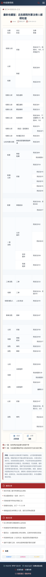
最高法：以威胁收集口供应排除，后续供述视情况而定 (22, 533)
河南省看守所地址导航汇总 (13, 501)
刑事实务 (13, 9)
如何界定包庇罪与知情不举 (19, 445)
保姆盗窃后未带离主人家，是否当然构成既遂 (19, 510)
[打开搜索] (38, 2)
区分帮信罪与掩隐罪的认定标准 (15, 523)
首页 (6, 9)
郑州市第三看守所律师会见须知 (15, 491)
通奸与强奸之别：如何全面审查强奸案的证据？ (20, 543)
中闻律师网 (8, 3)
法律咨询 (22, 557)
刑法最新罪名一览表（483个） (15, 496)
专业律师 (36, 557)
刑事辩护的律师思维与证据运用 (15, 528)
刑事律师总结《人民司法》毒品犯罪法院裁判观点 (21, 538)
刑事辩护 (9, 557)
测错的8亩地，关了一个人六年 (14, 506)
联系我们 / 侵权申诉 (24, 574)
